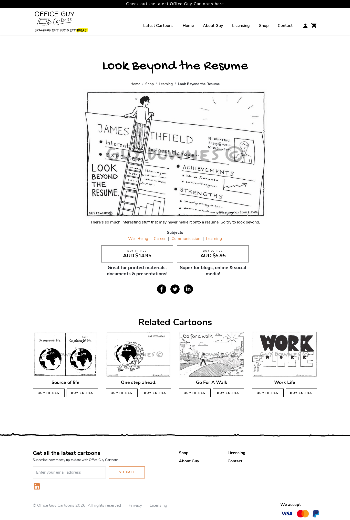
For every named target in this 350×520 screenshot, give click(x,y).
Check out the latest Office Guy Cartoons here (175, 4)
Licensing (241, 25)
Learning (214, 238)
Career (160, 238)
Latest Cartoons (158, 25)
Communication (185, 238)
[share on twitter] (175, 289)
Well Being (138, 238)
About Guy (213, 25)
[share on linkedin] (188, 289)
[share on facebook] (161, 289)
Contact (285, 25)
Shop (264, 25)
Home (188, 25)
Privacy (135, 505)
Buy (48, 393)
